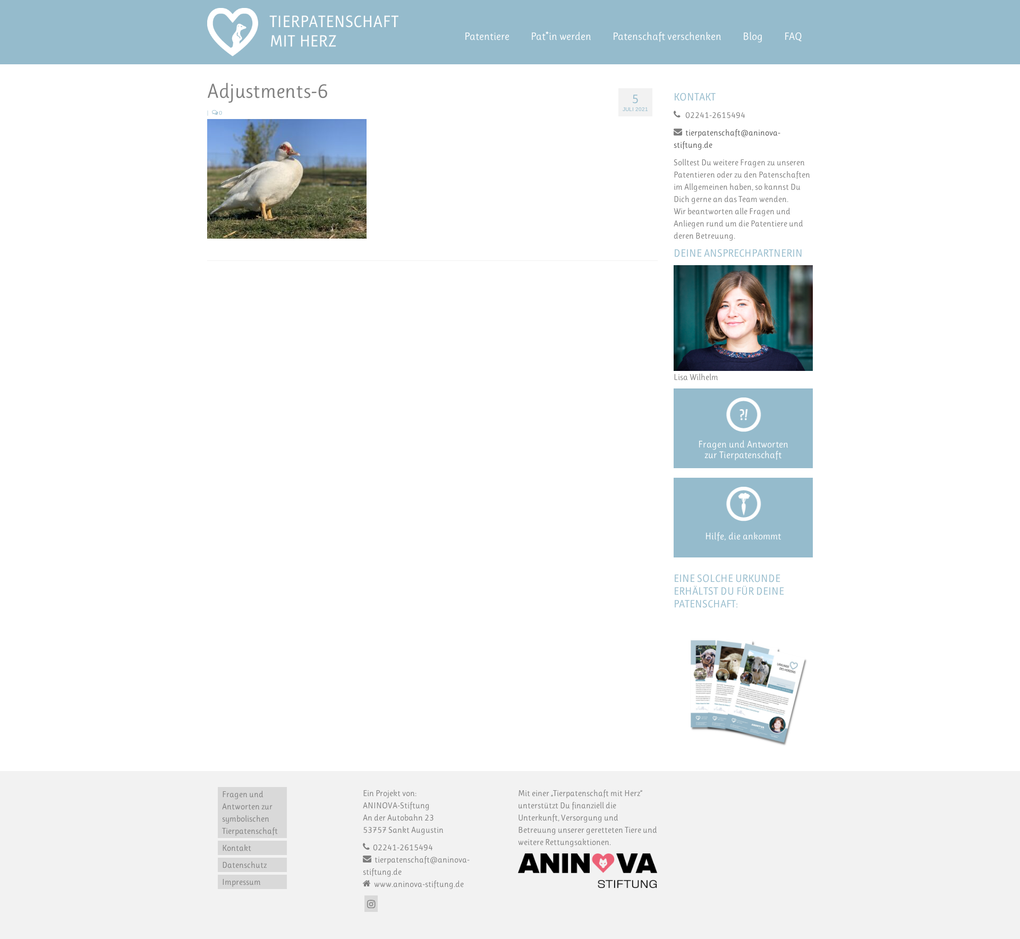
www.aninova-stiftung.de (418, 884)
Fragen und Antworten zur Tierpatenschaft (743, 449)
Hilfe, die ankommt (743, 536)
